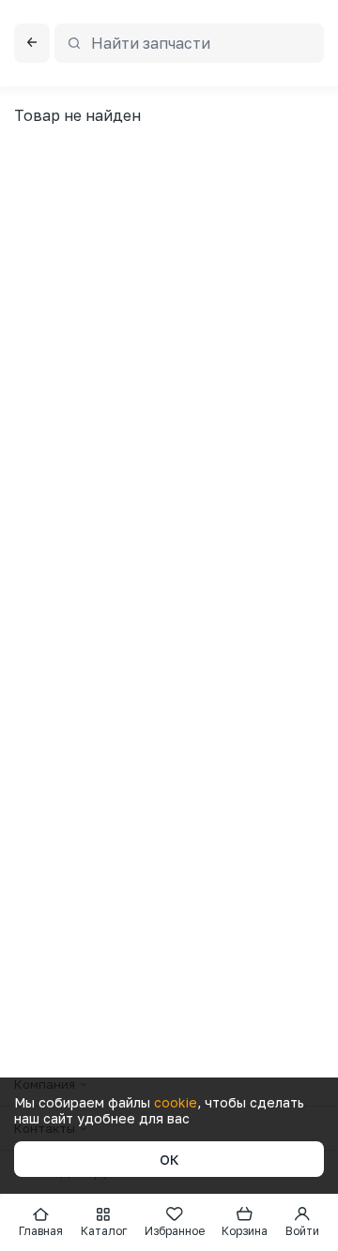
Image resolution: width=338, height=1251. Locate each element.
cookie (175, 1102)
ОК (169, 1160)
